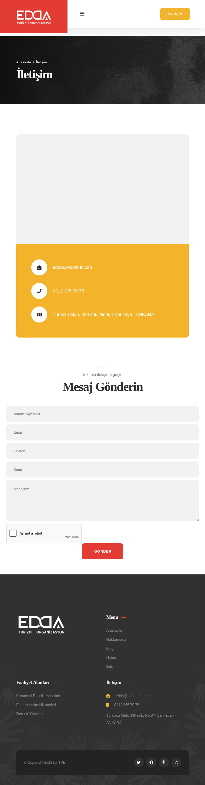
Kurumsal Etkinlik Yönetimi (38, 696)
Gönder (103, 551)
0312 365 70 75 (68, 290)
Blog (110, 648)
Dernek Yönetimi (30, 714)
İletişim (175, 14)
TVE (62, 762)
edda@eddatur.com (72, 267)
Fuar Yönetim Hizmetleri (36, 705)
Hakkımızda (116, 639)
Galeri (111, 657)
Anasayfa (23, 62)
